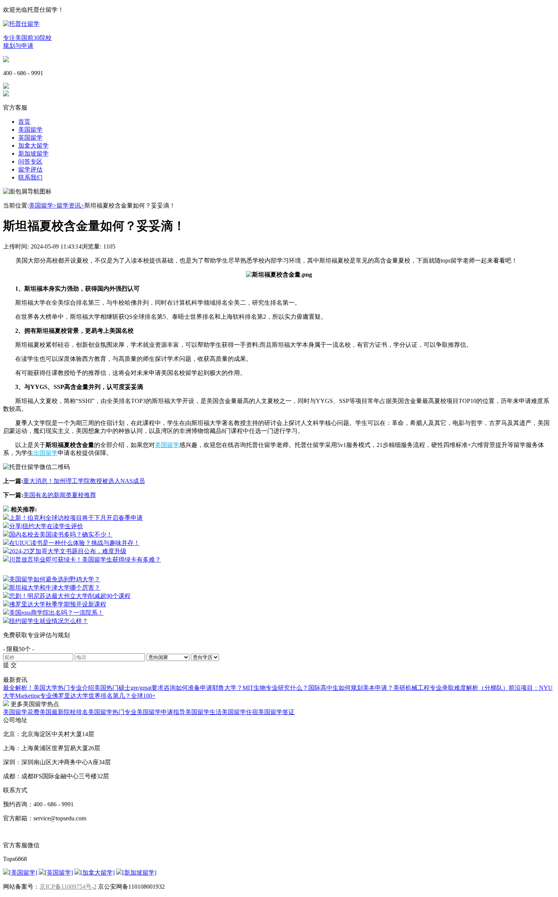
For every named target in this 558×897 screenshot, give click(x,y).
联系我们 (30, 177)
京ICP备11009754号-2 (67, 886)
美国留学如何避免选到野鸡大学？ (54, 579)
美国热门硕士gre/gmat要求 (129, 688)
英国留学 (30, 137)
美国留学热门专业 (112, 712)
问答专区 (30, 161)
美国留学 (30, 129)
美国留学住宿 (240, 712)
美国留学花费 (21, 712)
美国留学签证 (276, 712)
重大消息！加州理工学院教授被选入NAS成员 (84, 481)
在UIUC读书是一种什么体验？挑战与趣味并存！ (74, 543)
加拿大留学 (33, 145)
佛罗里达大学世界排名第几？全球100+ (104, 695)
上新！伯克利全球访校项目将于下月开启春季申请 (76, 518)
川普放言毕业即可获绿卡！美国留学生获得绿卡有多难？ (85, 559)
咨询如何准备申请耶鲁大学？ (203, 688)
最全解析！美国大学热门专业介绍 (48, 688)
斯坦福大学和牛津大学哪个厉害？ (54, 587)
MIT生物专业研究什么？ (275, 688)
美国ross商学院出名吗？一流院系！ (56, 612)
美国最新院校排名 (63, 712)
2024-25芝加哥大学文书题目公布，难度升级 (67, 551)
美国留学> (43, 205)
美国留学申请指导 (161, 712)
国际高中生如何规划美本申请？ (350, 688)
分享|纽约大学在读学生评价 (46, 526)
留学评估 (30, 169)
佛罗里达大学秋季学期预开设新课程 (57, 604)
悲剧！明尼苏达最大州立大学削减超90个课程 (70, 596)
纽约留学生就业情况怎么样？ (48, 621)
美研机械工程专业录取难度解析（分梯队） (451, 688)
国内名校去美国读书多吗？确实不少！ (60, 534)
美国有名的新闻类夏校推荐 (59, 495)
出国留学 (45, 453)
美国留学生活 (203, 712)
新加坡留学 (33, 153)
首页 (24, 121)
